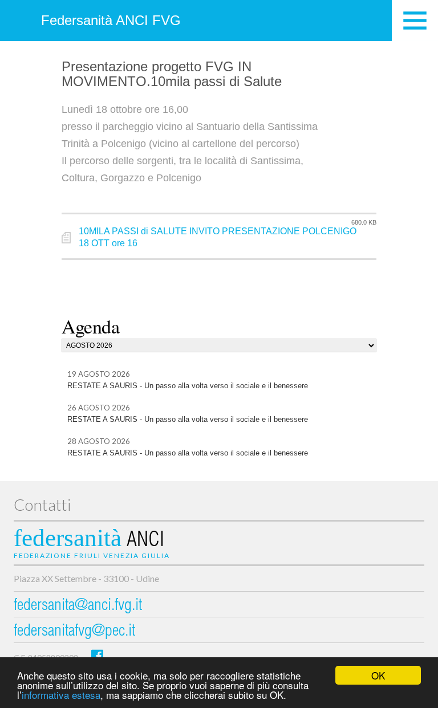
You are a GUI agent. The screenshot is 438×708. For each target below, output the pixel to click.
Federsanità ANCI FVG (111, 20)
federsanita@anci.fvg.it (78, 606)
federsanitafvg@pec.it (74, 632)
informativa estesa (61, 694)
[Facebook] (97, 655)
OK (378, 675)
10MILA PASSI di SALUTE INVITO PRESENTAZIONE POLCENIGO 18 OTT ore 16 (217, 237)
